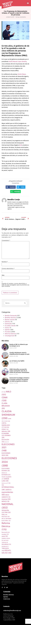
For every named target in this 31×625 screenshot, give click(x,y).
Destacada (8, 323)
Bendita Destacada (11, 315)
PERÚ (4, 514)
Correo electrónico (8, 268)
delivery (6, 431)
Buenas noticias (10, 319)
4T (3, 392)
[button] (27, 3)
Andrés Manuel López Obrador (18, 61)
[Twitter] (7, 587)
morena (6, 499)
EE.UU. (6, 441)
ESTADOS (6, 474)
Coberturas (6, 599)
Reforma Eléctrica (10, 333)
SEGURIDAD (6, 544)
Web (3, 275)
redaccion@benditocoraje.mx (12, 610)
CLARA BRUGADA (6, 405)
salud (5, 536)
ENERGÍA (4, 472)
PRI (3, 518)
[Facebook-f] (2, 587)
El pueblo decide (10, 325)
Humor (7, 327)
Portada (7, 331)
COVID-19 (7, 421)
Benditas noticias (8, 594)
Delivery (7, 321)
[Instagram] (4, 587)
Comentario (6, 240)
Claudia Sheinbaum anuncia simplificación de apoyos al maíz (19, 353)
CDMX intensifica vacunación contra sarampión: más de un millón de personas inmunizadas (19, 370)
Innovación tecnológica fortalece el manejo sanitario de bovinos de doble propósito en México (19, 379)
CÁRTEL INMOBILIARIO (6, 425)
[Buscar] (25, 303)
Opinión (7, 329)
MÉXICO (5, 501)
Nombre (5, 261)
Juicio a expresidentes (7, 492)
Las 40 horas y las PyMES (16, 361)
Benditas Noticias (10, 317)
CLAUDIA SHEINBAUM (8, 415)
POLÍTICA (6, 516)
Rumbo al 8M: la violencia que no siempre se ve (18, 345)
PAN (8, 512)
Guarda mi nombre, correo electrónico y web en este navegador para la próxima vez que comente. (15, 285)
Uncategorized (9, 335)
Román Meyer (22, 74)
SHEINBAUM (5, 546)
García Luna (5, 483)
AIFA (21, 145)
